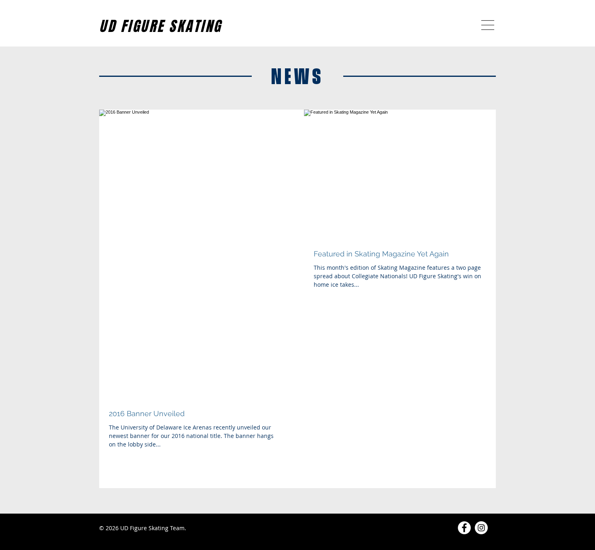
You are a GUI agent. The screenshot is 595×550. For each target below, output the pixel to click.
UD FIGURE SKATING (160, 26)
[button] (487, 25)
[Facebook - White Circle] (464, 527)
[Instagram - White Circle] (481, 527)
